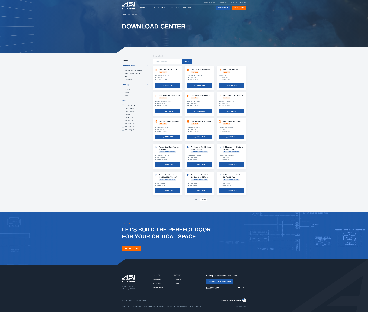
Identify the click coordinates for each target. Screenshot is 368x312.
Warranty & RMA (182, 306)
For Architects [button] (209, 2)
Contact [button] (232, 2)
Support (177, 275)
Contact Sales (223, 7)
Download (169, 85)
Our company (158, 288)
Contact (177, 283)
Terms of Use (171, 306)
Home (124, 14)
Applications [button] (158, 7)
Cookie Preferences (149, 306)
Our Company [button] (188, 7)
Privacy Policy (126, 306)
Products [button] (143, 7)
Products (156, 275)
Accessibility (161, 306)
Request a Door (239, 7)
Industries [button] (173, 7)
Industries (157, 283)
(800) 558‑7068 (212, 288)
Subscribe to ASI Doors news (220, 281)
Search (243, 2)
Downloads (178, 279)
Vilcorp (244, 306)
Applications (157, 279)
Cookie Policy (137, 306)
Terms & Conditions (195, 306)
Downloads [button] (222, 2)
